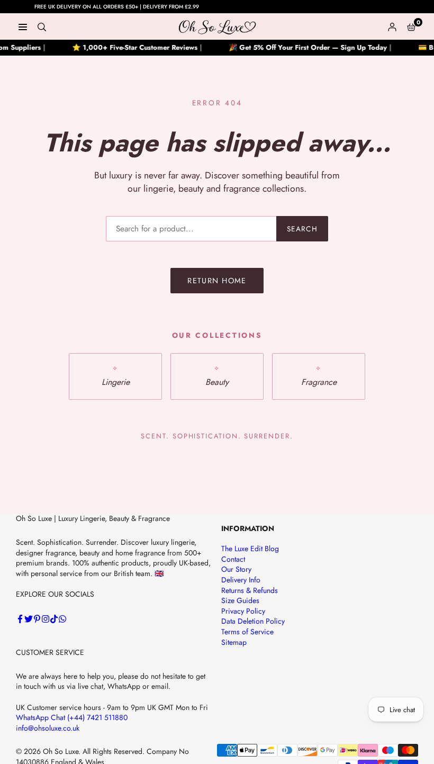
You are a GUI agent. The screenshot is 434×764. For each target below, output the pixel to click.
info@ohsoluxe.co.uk (47, 728)
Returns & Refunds (249, 590)
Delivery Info (240, 579)
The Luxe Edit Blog (250, 548)
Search (302, 228)
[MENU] (22, 26)
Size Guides (240, 600)
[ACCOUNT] (392, 26)
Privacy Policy (243, 611)
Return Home (217, 280)
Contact (233, 559)
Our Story (236, 569)
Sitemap (234, 642)
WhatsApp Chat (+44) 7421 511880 (72, 717)
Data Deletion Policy (253, 621)
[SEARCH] (41, 26)
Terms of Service (247, 631)
